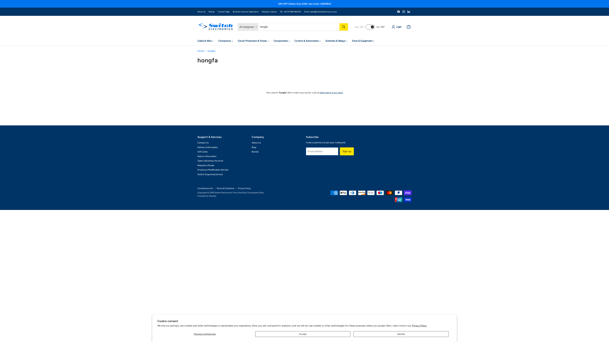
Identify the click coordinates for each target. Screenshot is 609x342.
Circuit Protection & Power (253, 40)
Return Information (206, 156)
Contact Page (224, 12)
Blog (254, 147)
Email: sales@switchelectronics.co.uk (320, 12)
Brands (212, 12)
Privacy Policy (419, 325)
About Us (201, 12)
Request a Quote (269, 12)
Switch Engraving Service (210, 174)
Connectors (225, 40)
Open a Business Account (210, 160)
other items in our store (331, 92)
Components (281, 40)
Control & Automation (307, 40)
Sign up (346, 151)
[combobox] (298, 27)
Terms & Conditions (225, 188)
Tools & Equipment (362, 40)
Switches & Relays (335, 40)
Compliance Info (205, 188)
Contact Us (203, 142)
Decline (401, 334)
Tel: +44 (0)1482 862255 (290, 12)
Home (200, 51)
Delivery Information (207, 147)
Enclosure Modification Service (212, 169)
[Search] (343, 27)
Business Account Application (246, 12)
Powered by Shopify (206, 196)
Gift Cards (202, 151)
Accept (303, 334)
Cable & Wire (204, 40)
